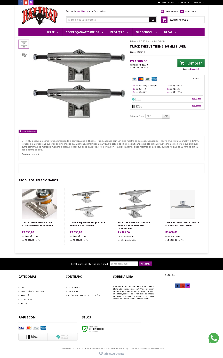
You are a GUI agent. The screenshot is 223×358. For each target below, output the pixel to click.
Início (134, 41)
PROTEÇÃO (25, 295)
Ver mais (41, 228)
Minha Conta (190, 11)
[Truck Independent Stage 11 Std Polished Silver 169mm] (87, 216)
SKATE (23, 287)
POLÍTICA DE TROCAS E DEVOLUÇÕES (84, 295)
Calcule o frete (137, 116)
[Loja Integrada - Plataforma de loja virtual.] (112, 354)
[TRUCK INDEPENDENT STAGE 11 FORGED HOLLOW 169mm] (183, 216)
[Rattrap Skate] (39, 16)
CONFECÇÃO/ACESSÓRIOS (32, 291)
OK (166, 116)
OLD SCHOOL (144, 41)
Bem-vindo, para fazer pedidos (86, 11)
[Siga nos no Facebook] (20, 2)
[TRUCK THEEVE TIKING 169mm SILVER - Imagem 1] (23, 44)
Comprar (194, 63)
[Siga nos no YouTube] (182, 286)
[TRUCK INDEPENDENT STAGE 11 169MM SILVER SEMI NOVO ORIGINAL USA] (135, 216)
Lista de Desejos (28, 131)
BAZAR (24, 303)
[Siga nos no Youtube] (26, 2)
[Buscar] (152, 19)
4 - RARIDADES (158, 41)
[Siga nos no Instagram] (31, 2)
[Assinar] (145, 263)
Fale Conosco (168, 2)
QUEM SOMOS (74, 291)
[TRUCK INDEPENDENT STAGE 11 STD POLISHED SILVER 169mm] (39, 216)
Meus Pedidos (172, 11)
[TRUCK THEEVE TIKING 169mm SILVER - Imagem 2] (23, 55)
